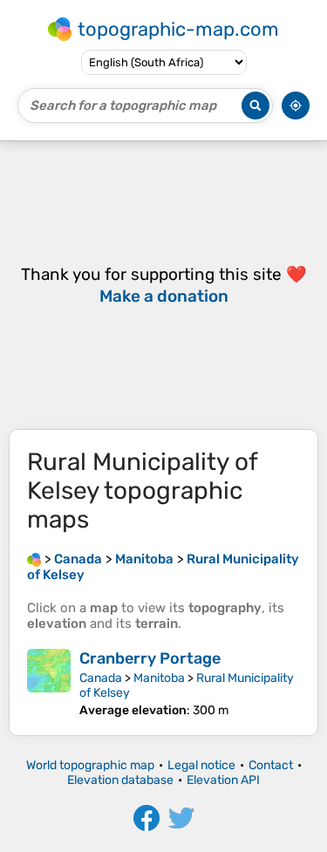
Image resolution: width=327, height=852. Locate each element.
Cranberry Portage (150, 658)
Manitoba (159, 678)
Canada (100, 678)
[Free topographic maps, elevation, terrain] (34, 559)
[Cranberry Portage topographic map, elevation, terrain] (49, 683)
